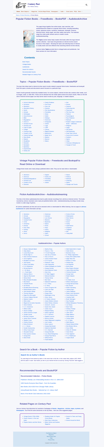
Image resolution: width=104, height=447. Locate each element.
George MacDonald (50, 326)
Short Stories (69, 218)
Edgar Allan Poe (70, 258)
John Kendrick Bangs (29, 291)
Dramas (26, 225)
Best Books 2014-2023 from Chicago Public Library (37, 386)
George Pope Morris (50, 335)
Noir (67, 102)
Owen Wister (69, 332)
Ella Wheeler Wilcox (71, 326)
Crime (25, 222)
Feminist (47, 108)
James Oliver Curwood (30, 318)
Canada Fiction (28, 220)
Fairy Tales (27, 227)
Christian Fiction (28, 123)
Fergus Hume (48, 293)
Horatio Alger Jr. (28, 254)
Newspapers (20, 410)
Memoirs (47, 220)
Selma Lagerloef (49, 312)
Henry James (48, 297)
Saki (67, 278)
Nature (47, 141)
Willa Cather (27, 301)
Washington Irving (50, 295)
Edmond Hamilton (50, 276)
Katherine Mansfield (50, 328)
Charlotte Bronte (28, 283)
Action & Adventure (29, 102)
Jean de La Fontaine (50, 254)
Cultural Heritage (28, 135)
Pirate (46, 225)
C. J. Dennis (27, 326)
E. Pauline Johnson (50, 299)
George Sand (69, 274)
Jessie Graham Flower (51, 258)
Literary (47, 129)
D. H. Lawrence (49, 314)
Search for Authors (27, 69)
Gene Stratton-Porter (72, 295)
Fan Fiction (48, 104)
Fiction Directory (24, 15)
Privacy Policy (51, 439)
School (47, 235)
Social (68, 222)
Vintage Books (26, 64)
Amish (25, 110)
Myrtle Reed (69, 266)
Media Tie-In (48, 135)
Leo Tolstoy (69, 305)
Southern (68, 137)
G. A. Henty (48, 283)
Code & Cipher (28, 127)
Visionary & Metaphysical (73, 143)
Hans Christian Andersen (30, 256)
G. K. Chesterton (28, 307)
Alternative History (29, 108)
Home (17, 15)
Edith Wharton (70, 322)
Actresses (26, 104)
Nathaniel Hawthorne (50, 281)
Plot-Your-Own (70, 112)
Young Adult (69, 233)
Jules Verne (69, 312)
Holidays (47, 118)
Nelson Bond (27, 278)
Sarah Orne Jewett (50, 307)
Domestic (26, 143)
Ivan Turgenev (70, 310)
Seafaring (68, 180)
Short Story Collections (51, 420)
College (26, 129)
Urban (67, 141)
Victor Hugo (48, 291)
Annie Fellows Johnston (51, 303)
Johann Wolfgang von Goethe (53, 266)
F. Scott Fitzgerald (50, 253)
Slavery (68, 220)
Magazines (61, 408)
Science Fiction (70, 214)
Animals (26, 112)
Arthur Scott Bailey (29, 264)
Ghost (46, 114)
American (26, 176)
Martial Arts (48, 133)
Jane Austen (27, 262)
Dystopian (26, 145)
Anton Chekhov (28, 305)
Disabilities (27, 141)
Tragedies (69, 229)
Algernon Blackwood (29, 276)
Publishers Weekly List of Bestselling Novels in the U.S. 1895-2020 (42, 379)
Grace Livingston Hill (50, 287)
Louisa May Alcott (28, 253)
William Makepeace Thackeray (74, 303)
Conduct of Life (28, 133)
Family (68, 223)
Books (55, 408)
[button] (29, 11)
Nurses (68, 104)
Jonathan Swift (70, 297)
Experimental (27, 148)
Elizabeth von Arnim (29, 260)
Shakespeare (69, 216)
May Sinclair (69, 285)
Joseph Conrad (28, 314)
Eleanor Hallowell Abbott (30, 249)
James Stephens (70, 291)
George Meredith (49, 332)
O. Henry (47, 285)
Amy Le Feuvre (49, 256)
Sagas (68, 127)
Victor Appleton (28, 258)
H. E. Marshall (49, 330)
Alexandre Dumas (28, 332)
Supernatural (69, 225)
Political (68, 114)
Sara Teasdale (70, 301)
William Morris (49, 337)
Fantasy (26, 229)
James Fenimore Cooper (30, 312)
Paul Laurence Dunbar (30, 334)
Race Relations (70, 118)
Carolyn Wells (70, 318)
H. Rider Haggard (49, 274)
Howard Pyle (69, 262)
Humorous (48, 120)
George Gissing (49, 268)
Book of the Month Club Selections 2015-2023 (35, 393)
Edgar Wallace (70, 314)
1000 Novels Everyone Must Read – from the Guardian (38, 383)
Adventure (26, 106)
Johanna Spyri (70, 289)
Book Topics (26, 61)
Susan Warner (70, 316)
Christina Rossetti (71, 272)
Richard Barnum (28, 268)
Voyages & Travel (71, 145)
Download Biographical (30, 178)
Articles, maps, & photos (73, 408)
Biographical (27, 120)
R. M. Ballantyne (28, 266)
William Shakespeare (72, 281)
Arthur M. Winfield (71, 330)
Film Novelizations (50, 110)
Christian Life (27, 125)
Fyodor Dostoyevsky (29, 328)
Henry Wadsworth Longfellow (53, 320)
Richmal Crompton (29, 316)
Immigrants (48, 121)
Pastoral (68, 106)
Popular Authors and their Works (32, 422)
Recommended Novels (29, 72)
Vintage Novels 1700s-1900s (31, 416)
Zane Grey (48, 272)
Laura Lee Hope (49, 289)
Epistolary (26, 147)
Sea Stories (69, 129)
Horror (25, 233)
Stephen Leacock (49, 316)
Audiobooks (25, 66)
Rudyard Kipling (49, 310)
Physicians (69, 110)
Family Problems (49, 102)
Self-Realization (70, 131)
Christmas (26, 223)
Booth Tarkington (70, 299)
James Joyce (48, 308)
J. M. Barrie (27, 270)
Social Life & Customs (72, 135)
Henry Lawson (49, 324)
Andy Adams (27, 251)
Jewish (47, 123)
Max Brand (27, 281)
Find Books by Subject (51, 433)
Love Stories (48, 218)
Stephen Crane (28, 320)
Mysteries (47, 222)
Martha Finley (48, 249)
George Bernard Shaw (72, 283)
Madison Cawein (28, 299)
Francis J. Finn (49, 251)
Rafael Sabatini (70, 276)
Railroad (68, 120)
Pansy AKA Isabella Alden (73, 256)
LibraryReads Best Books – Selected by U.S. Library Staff (39, 390)
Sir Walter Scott (70, 280)
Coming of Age (28, 131)
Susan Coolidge (28, 310)
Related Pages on (31, 74)
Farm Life (47, 106)
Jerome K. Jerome (50, 305)
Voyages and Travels (72, 184)
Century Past (34, 3)
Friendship (48, 112)
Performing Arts (70, 108)
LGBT (46, 127)
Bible (25, 118)
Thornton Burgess (28, 293)
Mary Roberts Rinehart (72, 268)
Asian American (28, 116)
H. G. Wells (69, 320)
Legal (46, 125)
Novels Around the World (73, 420)
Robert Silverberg (71, 287)
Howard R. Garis (49, 262)
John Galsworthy (49, 264)
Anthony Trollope (70, 308)
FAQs (51, 438)
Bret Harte (48, 280)
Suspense (69, 227)
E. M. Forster (48, 260)
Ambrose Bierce (28, 274)
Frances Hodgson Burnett (31, 297)
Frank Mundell (49, 339)
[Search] (86, 5)
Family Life (27, 150)
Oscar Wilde (69, 328)
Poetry (47, 229)
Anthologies (27, 114)
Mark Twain (69, 307)
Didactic (26, 139)
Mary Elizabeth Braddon (30, 280)
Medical (47, 137)
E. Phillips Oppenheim (72, 254)
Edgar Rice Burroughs (30, 295)
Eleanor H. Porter (71, 260)
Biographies (27, 218)
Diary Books (27, 137)
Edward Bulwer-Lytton (30, 289)
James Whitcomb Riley (72, 270)
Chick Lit (26, 121)
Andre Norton (69, 251)
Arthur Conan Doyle (29, 330)
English (47, 174)
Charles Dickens (28, 322)
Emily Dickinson (28, 324)
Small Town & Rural (71, 133)
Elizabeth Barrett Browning (31, 287)
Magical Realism (49, 131)
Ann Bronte (27, 285)
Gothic (47, 116)
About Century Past (51, 436)
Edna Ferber (27, 337)
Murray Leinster (49, 318)
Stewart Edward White (72, 324)
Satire (46, 233)
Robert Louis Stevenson (72, 293)
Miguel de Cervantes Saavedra (32, 303)
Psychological (70, 116)
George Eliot (27, 335)
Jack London (48, 322)
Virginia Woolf (70, 337)
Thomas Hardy (49, 278)
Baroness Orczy (70, 253)
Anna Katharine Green (51, 270)
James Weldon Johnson (51, 301)
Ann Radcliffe (70, 264)
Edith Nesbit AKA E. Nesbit (73, 249)
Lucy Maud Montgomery (51, 334)
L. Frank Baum (28, 272)
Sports (68, 139)
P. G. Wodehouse (71, 335)
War (67, 231)
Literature (47, 216)
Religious (68, 125)
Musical (47, 139)
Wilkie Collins (27, 308)
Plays (46, 227)
